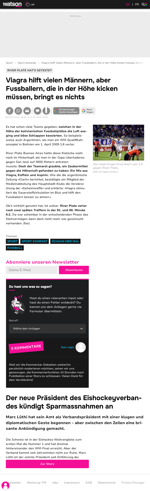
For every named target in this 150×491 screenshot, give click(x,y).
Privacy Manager (133, 482)
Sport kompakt (27, 63)
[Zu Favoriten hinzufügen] (46, 110)
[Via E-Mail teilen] (27, 110)
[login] (5, 485)
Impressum (72, 482)
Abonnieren (74, 270)
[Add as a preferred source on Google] (66, 110)
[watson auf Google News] (88, 110)
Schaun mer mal (65, 241)
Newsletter (13, 482)
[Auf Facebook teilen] (9, 110)
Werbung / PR (36, 482)
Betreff (13, 320)
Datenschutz (107, 482)
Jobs (55, 482)
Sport (9, 63)
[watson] (12, 4)
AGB (88, 482)
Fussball (14, 248)
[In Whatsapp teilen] (18, 110)
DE (128, 4)
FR (137, 4)
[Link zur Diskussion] (37, 110)
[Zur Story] (75, 431)
